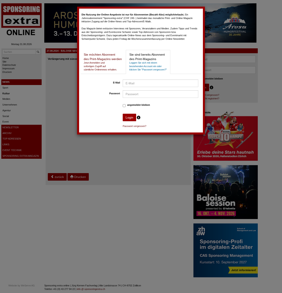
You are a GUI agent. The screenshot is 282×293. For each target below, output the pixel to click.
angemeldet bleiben (138, 105)
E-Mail (116, 82)
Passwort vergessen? (134, 126)
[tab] (102, 62)
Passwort (114, 93)
